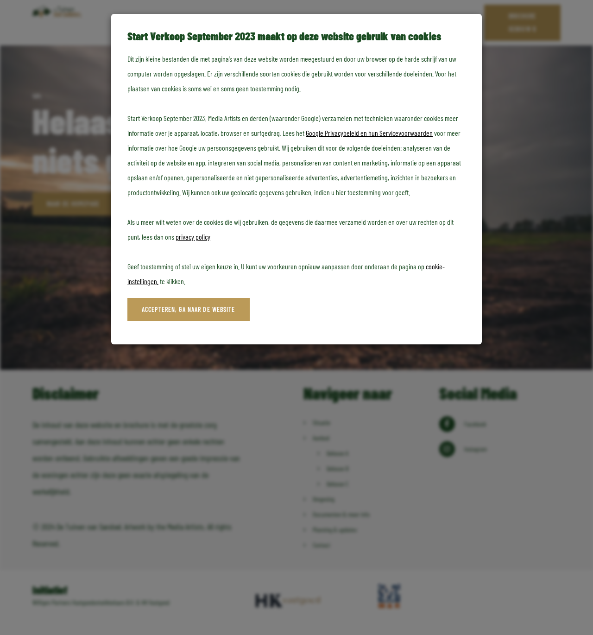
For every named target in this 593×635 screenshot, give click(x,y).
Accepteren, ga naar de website (188, 309)
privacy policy (193, 236)
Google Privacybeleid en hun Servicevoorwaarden (369, 132)
